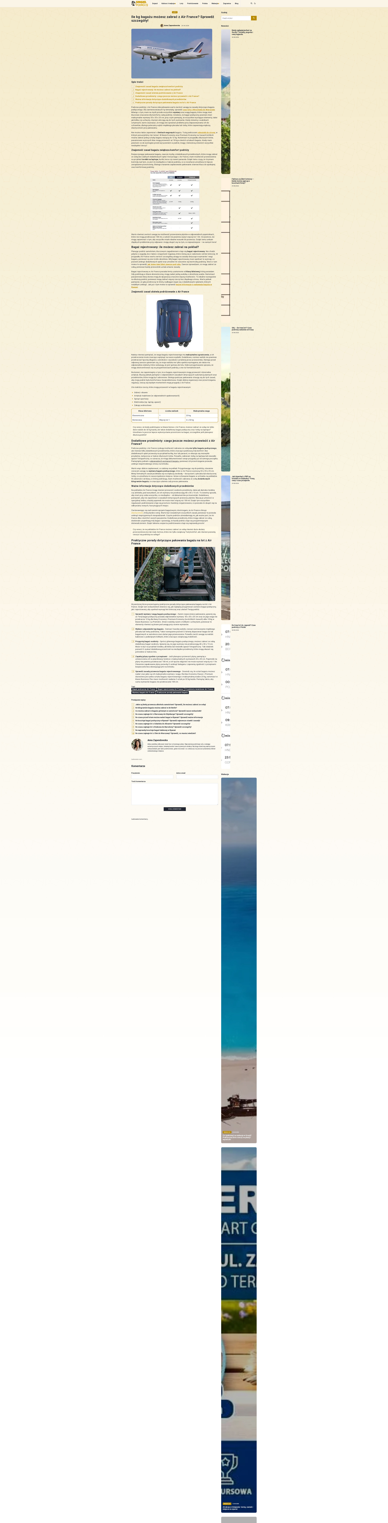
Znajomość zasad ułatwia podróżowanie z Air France (159, 93)
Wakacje (215, 3)
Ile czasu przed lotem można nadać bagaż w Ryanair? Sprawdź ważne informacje (169, 717)
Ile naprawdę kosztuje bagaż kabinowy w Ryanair (155, 730)
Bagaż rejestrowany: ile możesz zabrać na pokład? (158, 90)
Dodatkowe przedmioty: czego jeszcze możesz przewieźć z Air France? (167, 96)
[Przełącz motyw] (255, 3)
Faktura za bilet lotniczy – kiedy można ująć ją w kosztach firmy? (243, 181)
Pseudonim (135, 773)
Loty (181, 3)
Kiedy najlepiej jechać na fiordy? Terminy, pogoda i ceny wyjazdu (242, 32)
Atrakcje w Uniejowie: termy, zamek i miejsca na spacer (238, 1508)
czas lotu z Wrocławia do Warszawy (199, 110)
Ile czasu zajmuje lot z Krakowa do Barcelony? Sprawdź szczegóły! (163, 727)
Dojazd (155, 3)
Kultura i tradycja (169, 3)
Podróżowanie (192, 3)
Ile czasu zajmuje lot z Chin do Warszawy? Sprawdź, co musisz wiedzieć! (165, 733)
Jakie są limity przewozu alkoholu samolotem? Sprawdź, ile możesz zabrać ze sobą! (170, 704)
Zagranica (227, 3)
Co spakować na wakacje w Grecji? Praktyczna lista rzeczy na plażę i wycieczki (237, 1137)
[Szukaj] (254, 18)
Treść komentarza (138, 781)
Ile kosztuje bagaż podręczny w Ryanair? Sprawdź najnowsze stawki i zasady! (167, 721)
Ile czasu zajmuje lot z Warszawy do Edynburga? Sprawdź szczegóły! (164, 714)
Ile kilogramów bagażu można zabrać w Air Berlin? (156, 708)
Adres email (180, 773)
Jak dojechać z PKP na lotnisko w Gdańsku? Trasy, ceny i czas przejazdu (243, 478)
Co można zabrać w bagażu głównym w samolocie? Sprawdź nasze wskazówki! (168, 711)
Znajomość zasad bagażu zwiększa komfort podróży (159, 86)
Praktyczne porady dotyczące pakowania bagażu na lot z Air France (165, 102)
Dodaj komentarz (174, 809)
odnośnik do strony (206, 132)
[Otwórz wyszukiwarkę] (251, 3)
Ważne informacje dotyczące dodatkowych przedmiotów (160, 99)
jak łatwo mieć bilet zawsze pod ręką (164, 264)
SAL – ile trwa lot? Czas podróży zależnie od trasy (243, 329)
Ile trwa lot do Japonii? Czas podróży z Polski (244, 626)
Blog (236, 3)
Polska (205, 3)
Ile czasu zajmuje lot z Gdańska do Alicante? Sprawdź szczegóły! (162, 724)
